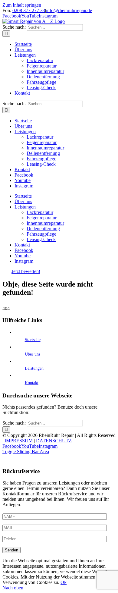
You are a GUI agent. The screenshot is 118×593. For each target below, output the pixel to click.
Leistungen (34, 368)
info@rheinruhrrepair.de (69, 10)
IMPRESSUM (19, 440)
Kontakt (31, 383)
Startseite (33, 339)
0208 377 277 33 (28, 10)
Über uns (32, 354)
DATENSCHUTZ (54, 440)
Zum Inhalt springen (21, 5)
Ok (64, 582)
